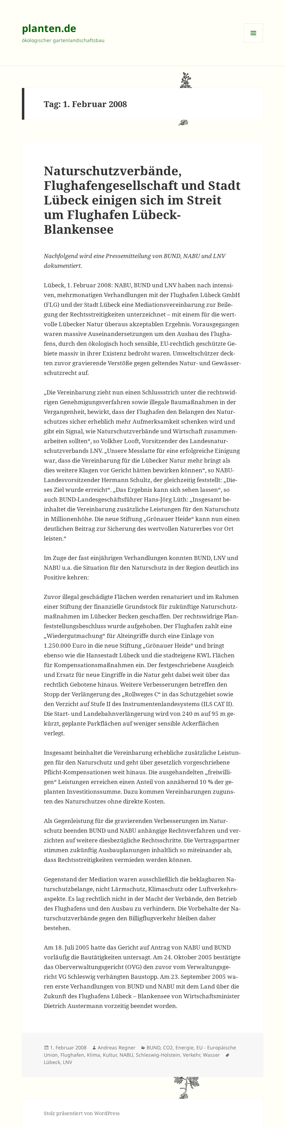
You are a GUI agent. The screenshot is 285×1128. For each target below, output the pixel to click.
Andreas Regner (117, 1047)
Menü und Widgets (253, 42)
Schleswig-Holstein (158, 1054)
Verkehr (191, 1054)
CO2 (168, 1047)
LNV (67, 1062)
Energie (185, 1047)
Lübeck (52, 1062)
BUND (153, 1047)
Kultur (110, 1054)
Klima (93, 1054)
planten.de (49, 28)
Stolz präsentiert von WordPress (82, 1113)
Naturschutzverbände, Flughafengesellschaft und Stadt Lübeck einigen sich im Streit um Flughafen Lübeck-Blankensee (142, 199)
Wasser (211, 1054)
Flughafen (72, 1054)
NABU (126, 1054)
